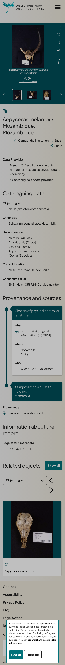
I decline (33, 654)
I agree (16, 654)
